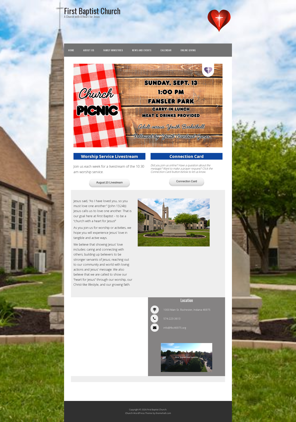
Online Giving (188, 50)
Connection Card (186, 181)
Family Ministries (113, 50)
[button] (79, 105)
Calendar (166, 50)
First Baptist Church (92, 10)
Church (129, 413)
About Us (88, 50)
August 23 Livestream (109, 182)
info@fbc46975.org (174, 327)
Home (71, 50)
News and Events (141, 50)
